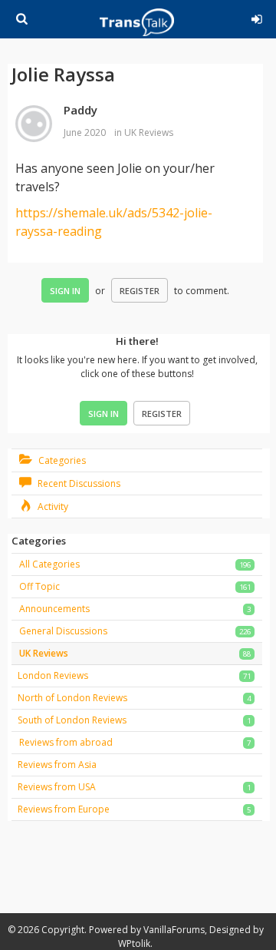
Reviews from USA (57, 786)
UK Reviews (148, 132)
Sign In (65, 290)
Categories (61, 460)
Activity (51, 506)
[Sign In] (256, 17)
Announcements (54, 608)
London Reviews (53, 675)
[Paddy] (33, 124)
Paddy (80, 110)
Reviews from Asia (57, 764)
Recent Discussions (77, 483)
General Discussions (63, 630)
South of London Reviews (72, 720)
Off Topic (39, 586)
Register (139, 290)
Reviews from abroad (66, 742)
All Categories (49, 564)
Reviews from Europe (64, 809)
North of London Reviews (72, 697)
